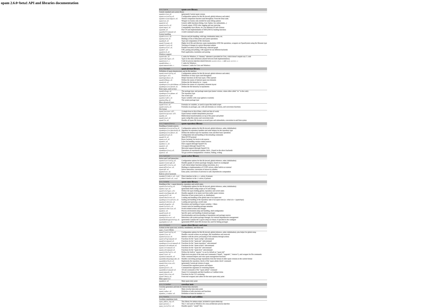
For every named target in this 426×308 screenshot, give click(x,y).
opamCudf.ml (164, 169)
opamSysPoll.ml (165, 195)
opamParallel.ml (165, 47)
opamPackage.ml (165, 91)
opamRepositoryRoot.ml (168, 133)
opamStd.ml (163, 23)
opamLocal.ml (164, 139)
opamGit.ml (163, 146)
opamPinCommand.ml (166, 241)
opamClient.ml (165, 254)
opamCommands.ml (165, 272)
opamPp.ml (163, 116)
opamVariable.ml (165, 98)
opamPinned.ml (165, 213)
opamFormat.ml (165, 118)
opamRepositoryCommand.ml (169, 243)
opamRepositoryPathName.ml (170, 84)
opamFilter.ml (165, 105)
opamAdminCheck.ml (166, 261)
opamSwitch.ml (165, 96)
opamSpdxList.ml (165, 222)
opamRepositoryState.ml (169, 200)
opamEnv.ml (163, 211)
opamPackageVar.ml (166, 204)
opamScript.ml (165, 189)
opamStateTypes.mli (167, 191)
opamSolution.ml (165, 237)
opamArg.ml (163, 265)
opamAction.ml (165, 234)
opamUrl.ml (163, 50)
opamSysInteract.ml (167, 217)
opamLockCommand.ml (167, 250)
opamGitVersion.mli (167, 263)
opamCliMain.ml (165, 276)
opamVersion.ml (165, 14)
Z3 (198, 178)
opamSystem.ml (165, 39)
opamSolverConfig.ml (167, 160)
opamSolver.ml (165, 172)
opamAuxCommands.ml (167, 256)
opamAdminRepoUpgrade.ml (169, 259)
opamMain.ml (164, 281)
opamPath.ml (164, 82)
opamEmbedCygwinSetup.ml (169, 220)
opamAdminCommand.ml (167, 270)
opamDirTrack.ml (165, 45)
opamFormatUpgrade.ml (168, 193)
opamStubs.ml (164, 56)
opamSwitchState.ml (167, 202)
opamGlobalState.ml (167, 197)
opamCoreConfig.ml (166, 16)
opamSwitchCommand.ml (168, 245)
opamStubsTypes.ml (166, 59)
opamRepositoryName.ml (168, 93)
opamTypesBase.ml (166, 78)
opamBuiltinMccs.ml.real (169, 176)
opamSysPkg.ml (165, 100)
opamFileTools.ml (166, 206)
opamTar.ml (163, 153)
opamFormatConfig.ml (167, 73)
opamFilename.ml (165, 43)
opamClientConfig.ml (167, 232)
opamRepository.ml (166, 150)
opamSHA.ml (163, 30)
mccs (199, 176)
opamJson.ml (164, 21)
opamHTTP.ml (164, 137)
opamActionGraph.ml (167, 163)
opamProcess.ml (165, 36)
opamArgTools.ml (165, 268)
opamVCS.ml (163, 141)
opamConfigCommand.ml (168, 239)
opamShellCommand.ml (167, 32)
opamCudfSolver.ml (166, 167)
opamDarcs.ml (164, 144)
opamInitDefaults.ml (167, 252)
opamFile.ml (164, 120)
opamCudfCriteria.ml (167, 165)
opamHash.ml (164, 41)
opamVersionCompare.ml (168, 19)
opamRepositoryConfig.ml (169, 128)
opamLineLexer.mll (166, 111)
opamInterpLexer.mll (167, 113)
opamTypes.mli (165, 75)
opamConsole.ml (165, 25)
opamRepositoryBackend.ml (169, 130)
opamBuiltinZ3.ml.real (168, 178)
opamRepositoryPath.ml (168, 87)
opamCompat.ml (165, 27)
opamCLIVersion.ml (166, 274)
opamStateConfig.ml (167, 186)
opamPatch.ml (164, 52)
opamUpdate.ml (165, 215)
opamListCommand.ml (167, 248)
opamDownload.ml (165, 135)
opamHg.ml (163, 148)
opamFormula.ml (165, 107)
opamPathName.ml (165, 80)
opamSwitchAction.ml (167, 208)
